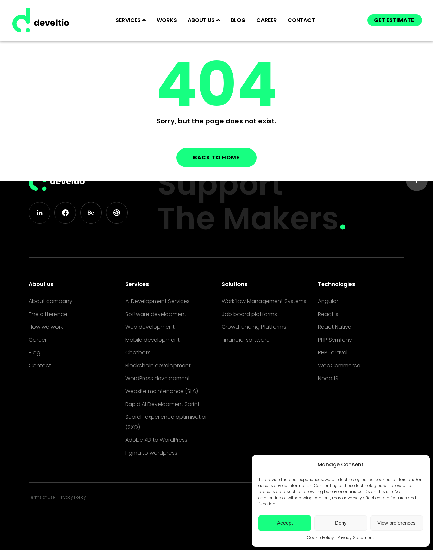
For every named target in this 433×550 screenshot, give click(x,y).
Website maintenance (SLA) (161, 391)
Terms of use (42, 497)
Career (266, 20)
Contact (301, 20)
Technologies (336, 284)
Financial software (246, 340)
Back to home (216, 157)
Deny (341, 523)
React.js (328, 314)
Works (167, 20)
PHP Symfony (335, 340)
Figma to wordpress (151, 453)
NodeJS (328, 378)
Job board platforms (249, 314)
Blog (238, 20)
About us (41, 284)
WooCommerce (339, 365)
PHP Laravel (332, 353)
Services (137, 284)
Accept (285, 523)
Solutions (234, 284)
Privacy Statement (355, 538)
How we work (46, 327)
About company (50, 301)
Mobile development (152, 340)
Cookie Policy (320, 538)
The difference (48, 314)
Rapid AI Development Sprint (162, 404)
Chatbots (138, 353)
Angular (328, 301)
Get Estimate (394, 20)
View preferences (396, 523)
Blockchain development (158, 365)
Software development (155, 314)
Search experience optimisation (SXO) (167, 422)
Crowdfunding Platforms (254, 327)
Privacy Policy (72, 497)
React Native (334, 327)
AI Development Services (157, 301)
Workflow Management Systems (264, 301)
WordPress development (157, 378)
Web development (150, 327)
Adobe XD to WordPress (156, 440)
